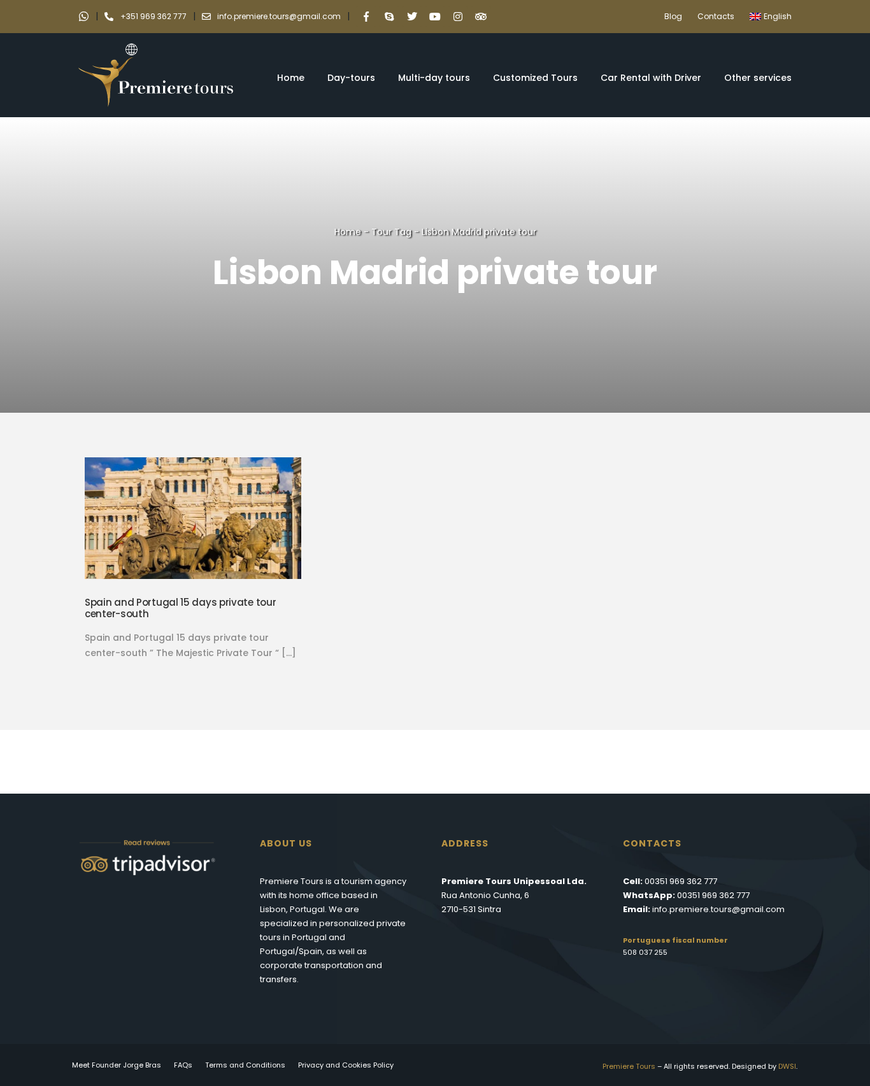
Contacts (715, 16)
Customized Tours (535, 77)
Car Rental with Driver (651, 77)
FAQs (183, 1065)
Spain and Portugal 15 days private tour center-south (180, 608)
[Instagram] (458, 16)
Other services (758, 77)
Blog (673, 16)
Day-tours (351, 77)
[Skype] (389, 16)
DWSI (787, 1066)
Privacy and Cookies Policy (346, 1065)
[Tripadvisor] (481, 16)
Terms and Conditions (245, 1065)
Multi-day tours (434, 77)
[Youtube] (435, 16)
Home (290, 77)
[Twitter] (412, 16)
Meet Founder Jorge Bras (116, 1065)
